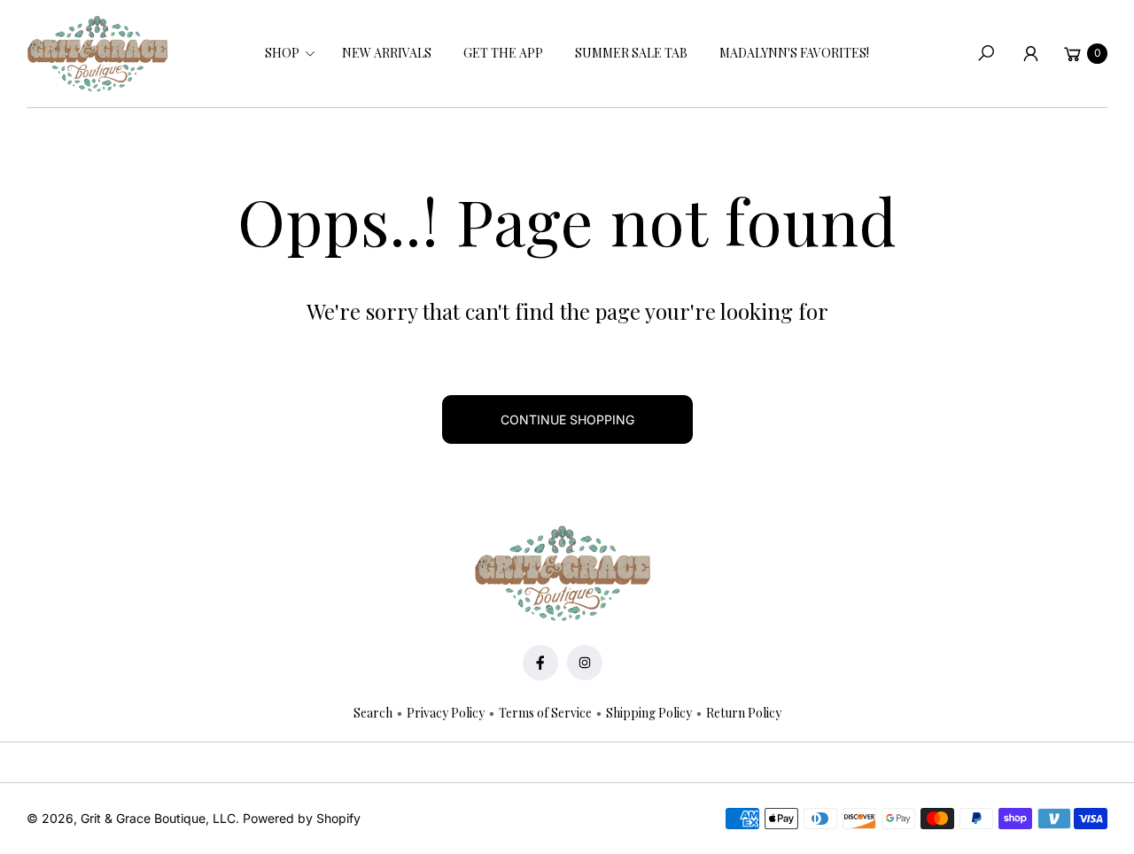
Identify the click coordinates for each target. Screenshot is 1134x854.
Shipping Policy (649, 712)
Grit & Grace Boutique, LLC (158, 818)
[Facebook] (540, 662)
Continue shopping (567, 419)
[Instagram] (584, 662)
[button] (287, 53)
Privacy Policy (446, 712)
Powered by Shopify (302, 818)
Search (372, 712)
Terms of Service (545, 712)
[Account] (1030, 53)
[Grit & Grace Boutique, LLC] (97, 54)
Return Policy (743, 712)
